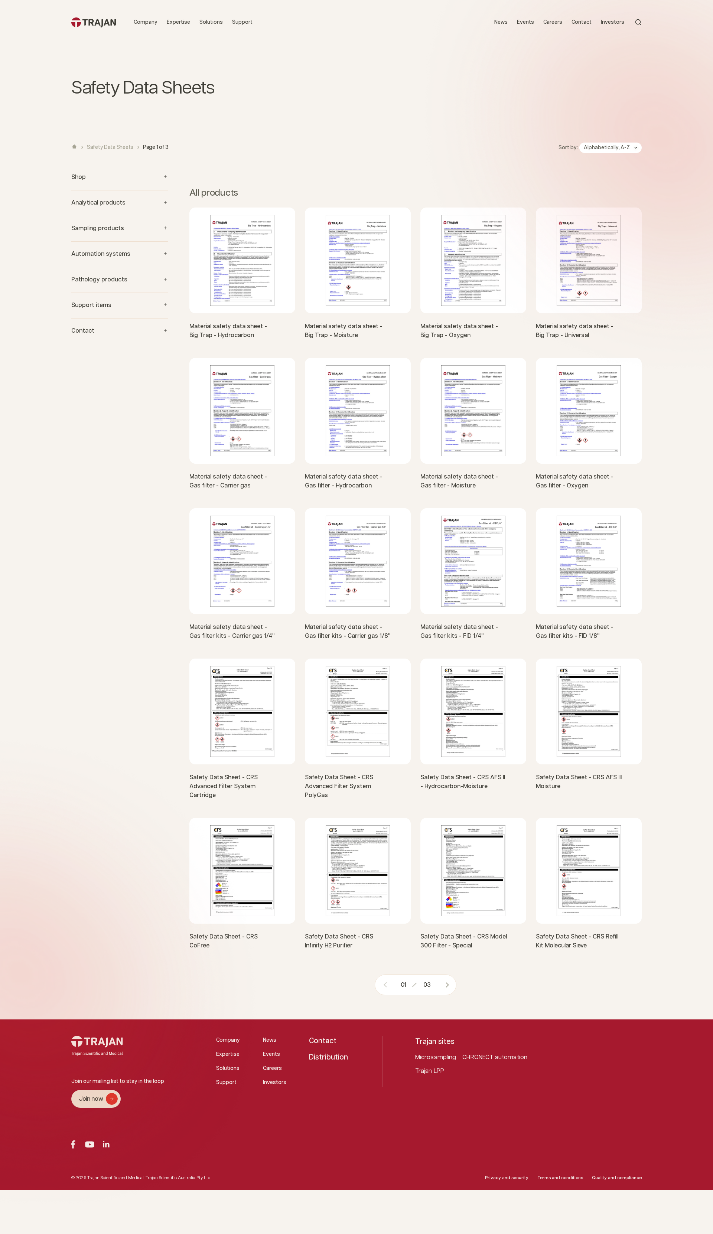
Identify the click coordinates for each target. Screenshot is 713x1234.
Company (145, 22)
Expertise (178, 22)
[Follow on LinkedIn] (106, 1144)
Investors (612, 22)
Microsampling (435, 1057)
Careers (552, 22)
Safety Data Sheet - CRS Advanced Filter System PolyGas (339, 786)
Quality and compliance (617, 1177)
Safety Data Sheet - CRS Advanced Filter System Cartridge (223, 786)
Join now (91, 1099)
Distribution (328, 1057)
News (501, 22)
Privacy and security (506, 1177)
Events (525, 22)
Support (242, 22)
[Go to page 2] (444, 985)
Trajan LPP (430, 1071)
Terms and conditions (560, 1177)
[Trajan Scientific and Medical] (93, 22)
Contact (582, 22)
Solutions (211, 22)
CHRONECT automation (494, 1057)
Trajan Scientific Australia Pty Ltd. (178, 1177)
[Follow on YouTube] (90, 1144)
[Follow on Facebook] (73, 1144)
